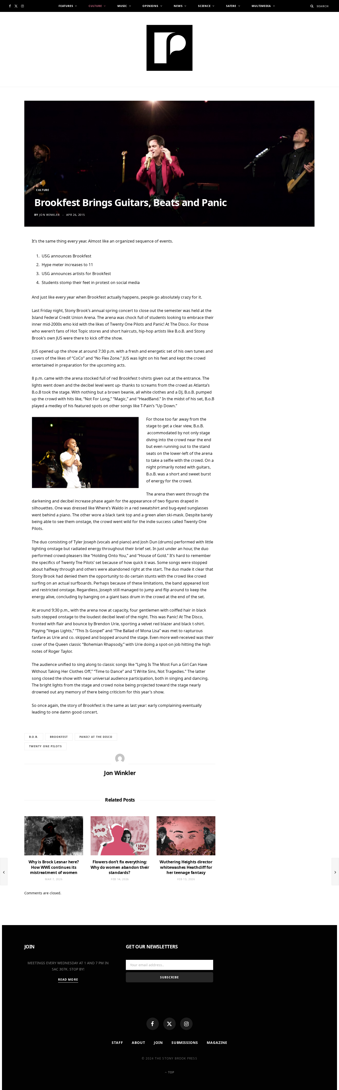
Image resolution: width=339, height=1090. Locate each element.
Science (204, 6)
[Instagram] (186, 1024)
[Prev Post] (3, 871)
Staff (117, 1042)
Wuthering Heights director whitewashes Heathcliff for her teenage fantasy (186, 867)
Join (158, 1042)
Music (122, 6)
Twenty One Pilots (45, 746)
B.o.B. (33, 737)
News (178, 6)
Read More (68, 979)
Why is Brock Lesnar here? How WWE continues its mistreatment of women (54, 867)
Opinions (150, 6)
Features (66, 6)
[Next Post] (335, 871)
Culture (95, 6)
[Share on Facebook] (12, 257)
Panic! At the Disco (96, 737)
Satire (231, 6)
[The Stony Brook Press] (169, 48)
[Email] (12, 294)
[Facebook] (152, 1024)
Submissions (184, 1042)
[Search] (312, 6)
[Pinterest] (12, 282)
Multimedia (261, 6)
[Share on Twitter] (12, 270)
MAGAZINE (217, 1042)
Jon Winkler (49, 215)
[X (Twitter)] (169, 1024)
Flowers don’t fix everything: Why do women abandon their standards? (120, 867)
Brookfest (59, 737)
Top (170, 1072)
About (138, 1042)
